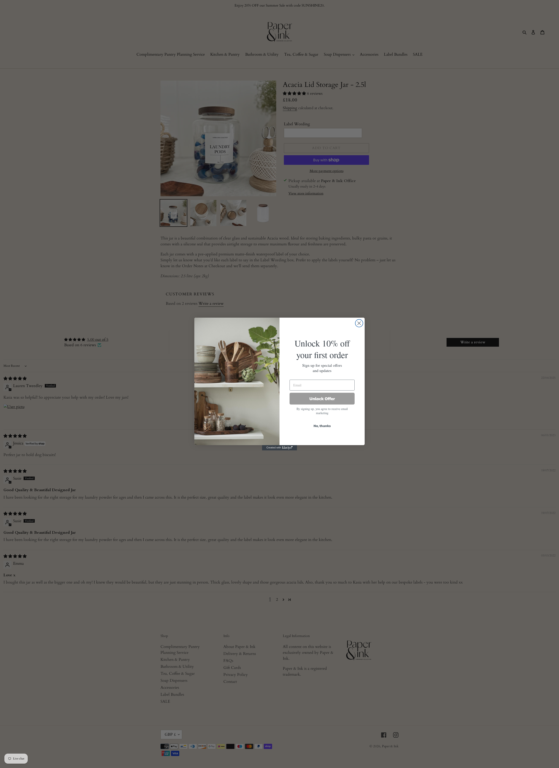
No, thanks (322, 425)
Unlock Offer (322, 398)
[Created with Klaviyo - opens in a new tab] (279, 447)
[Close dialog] (359, 323)
